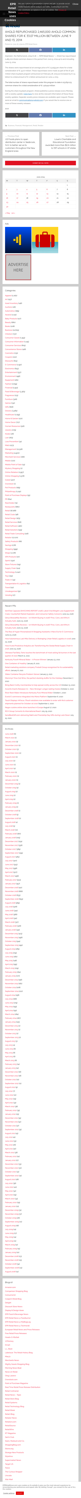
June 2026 (9, 734)
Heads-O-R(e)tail (12, 1337)
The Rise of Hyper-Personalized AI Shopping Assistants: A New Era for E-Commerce (39, 632)
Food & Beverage (12, 392)
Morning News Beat (13, 1368)
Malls (7, 445)
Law (7, 438)
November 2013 (11, 1030)
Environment (10, 376)
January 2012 (10, 1114)
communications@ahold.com (31, 100)
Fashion (8, 384)
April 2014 (9, 1010)
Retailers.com (10, 1422)
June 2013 (9, 1049)
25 (27, 202)
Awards (8, 315)
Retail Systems (11, 1402)
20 (48, 198)
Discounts (9, 361)
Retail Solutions (11, 530)
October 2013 (10, 1033)
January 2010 (10, 1206)
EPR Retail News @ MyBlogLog (18, 1322)
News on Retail (11, 1372)
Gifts (7, 407)
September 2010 (12, 1176)
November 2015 (11, 937)
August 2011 (10, 1133)
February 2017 (10, 880)
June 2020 (9, 765)
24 (17, 202)
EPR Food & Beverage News (16, 1314)
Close (75, 4)
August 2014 (10, 995)
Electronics (9, 368)
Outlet (7, 480)
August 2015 (10, 949)
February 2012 (10, 1110)
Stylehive (9, 1456)
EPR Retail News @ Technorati (17, 1326)
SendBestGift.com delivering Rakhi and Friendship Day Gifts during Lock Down (37, 715)
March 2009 (10, 1245)
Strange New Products (14, 1452)
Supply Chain (10, 568)
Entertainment (11, 372)
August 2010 (10, 1179)
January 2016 (10, 930)
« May (7, 213)
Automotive (10, 311)
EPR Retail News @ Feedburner (18, 1318)
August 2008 (10, 1272)
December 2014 (11, 980)
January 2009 (10, 1252)
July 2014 (9, 999)
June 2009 (9, 1233)
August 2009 (10, 1226)
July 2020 (9, 761)
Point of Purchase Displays (16, 495)
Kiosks (7, 434)
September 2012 (11, 1083)
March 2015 (9, 968)
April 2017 (9, 872)
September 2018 (12, 818)
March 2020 (10, 772)
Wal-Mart (9, 1479)
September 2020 (12, 753)
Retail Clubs (10, 514)
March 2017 (9, 876)
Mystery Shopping (12, 468)
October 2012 (10, 1079)
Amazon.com (10, 1287)
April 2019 (9, 799)
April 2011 (9, 1149)
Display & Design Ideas (14, 1310)
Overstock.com (11, 1379)
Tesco (7, 1468)
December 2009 (11, 1210)
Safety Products (11, 541)
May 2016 (9, 914)
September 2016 (12, 899)
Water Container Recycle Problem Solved (22, 674)
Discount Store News (13, 1306)
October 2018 (10, 815)
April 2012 (9, 1103)
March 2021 (9, 738)
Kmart (7, 1345)
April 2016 (9, 918)
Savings (8, 545)
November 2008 (11, 1260)
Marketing (9, 453)
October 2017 (10, 849)
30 (7, 207)
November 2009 (11, 1214)
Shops (7, 553)
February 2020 (11, 776)
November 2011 (11, 1122)
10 (17, 194)
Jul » (13, 213)
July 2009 (9, 1229)
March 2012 (9, 1106)
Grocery (8, 411)
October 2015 (10, 941)
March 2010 (9, 1199)
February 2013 (10, 1064)
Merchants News (12, 1360)
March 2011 (9, 1152)
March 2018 (9, 830)
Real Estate (9, 503)
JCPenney (9, 1341)
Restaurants (10, 507)
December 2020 (11, 745)
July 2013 (9, 1045)
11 (27, 194)
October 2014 (10, 987)
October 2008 (10, 1264)
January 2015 (10, 976)
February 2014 (10, 1018)
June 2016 (9, 911)
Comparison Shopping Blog (16, 1291)
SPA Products (10, 557)
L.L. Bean (8, 1349)
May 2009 (9, 1237)
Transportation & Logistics (15, 584)
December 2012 (11, 1072)
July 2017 (9, 861)
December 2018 (11, 811)
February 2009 (11, 1249)
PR (6, 499)
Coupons (8, 357)
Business (11, 125)
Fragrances (9, 395)
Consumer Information (14, 342)
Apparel (8, 296)
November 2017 (11, 845)
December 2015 (11, 934)
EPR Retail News (31, 44)
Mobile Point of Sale (13, 464)
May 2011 (8, 1145)
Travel (7, 587)
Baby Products (11, 319)
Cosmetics (9, 353)
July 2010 (9, 1183)
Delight (8, 1303)
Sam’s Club (9, 1437)
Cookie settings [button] (8, 1493)
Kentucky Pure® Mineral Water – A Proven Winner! (26, 660)
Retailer (40, 125)
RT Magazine (10, 1433)
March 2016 (9, 922)
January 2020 (10, 780)
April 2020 (9, 768)
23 (7, 202)
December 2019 (11, 784)
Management (27, 125)
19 (37, 198)
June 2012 (9, 1095)
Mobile (8, 461)
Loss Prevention (11, 441)
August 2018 (10, 822)
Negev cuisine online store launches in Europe (24, 707)
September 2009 (12, 1222)
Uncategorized (11, 591)
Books (7, 326)
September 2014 (11, 991)
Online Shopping (12, 476)
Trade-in (8, 580)
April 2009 (9, 1241)
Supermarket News (13, 1460)
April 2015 (9, 964)
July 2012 (9, 1091)
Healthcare (9, 415)
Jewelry (8, 430)
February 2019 (11, 803)
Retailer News (11, 1418)
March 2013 (9, 1060)
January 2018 (10, 838)
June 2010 (9, 1187)
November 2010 (11, 1168)
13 (47, 194)
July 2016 (9, 907)
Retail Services (11, 522)
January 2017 (10, 884)
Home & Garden (11, 418)
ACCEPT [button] (20, 1493)
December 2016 (11, 887)
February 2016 (11, 926)
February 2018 (11, 834)
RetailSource (10, 1426)
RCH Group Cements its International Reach (23, 711)
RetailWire (9, 1429)
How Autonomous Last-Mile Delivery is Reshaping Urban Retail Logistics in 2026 (38, 639)
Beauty (8, 322)
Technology (10, 572)
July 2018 (9, 826)
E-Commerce (10, 365)
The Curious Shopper (13, 1472)
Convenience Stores (13, 349)
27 (47, 202)
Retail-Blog (9, 1414)
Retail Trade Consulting (14, 534)
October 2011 (10, 1126)
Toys (7, 576)
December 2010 (11, 1164)
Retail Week (10, 1410)
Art (6, 299)
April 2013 (9, 1056)
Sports (7, 560)
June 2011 (9, 1141)
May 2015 (9, 960)
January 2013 (10, 1068)
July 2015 (9, 953)
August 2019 (10, 791)
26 (37, 202)
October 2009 (10, 1218)
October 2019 (10, 788)
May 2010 (9, 1191)
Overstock (9, 484)
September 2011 (11, 1129)
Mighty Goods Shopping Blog (17, 1364)
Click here (28, 94)
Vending (8, 595)
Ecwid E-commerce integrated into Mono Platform (26, 697)
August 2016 (10, 903)
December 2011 (11, 1118)
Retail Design (10, 518)
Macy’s (7, 1356)
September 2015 (11, 945)
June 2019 (9, 795)
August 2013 (10, 1041)
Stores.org (9, 1449)
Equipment (9, 380)
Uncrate (8, 1475)
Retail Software (11, 526)
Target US (9, 1464)
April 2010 (9, 1195)
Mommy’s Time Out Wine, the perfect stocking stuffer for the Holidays (34, 678)
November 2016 (11, 891)
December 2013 (11, 1026)
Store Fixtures (11, 564)
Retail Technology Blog (14, 1406)
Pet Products (10, 488)
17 (17, 198)
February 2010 (11, 1202)
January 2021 (10, 742)
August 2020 (10, 757)
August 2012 (10, 1087)
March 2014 (9, 1014)
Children (8, 334)
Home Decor (10, 422)
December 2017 (11, 841)
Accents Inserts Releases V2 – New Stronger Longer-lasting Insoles (32, 689)
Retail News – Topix (13, 1395)
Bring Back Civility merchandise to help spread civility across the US (33, 685)
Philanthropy (10, 491)
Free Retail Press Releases (16, 1333)
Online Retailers (11, 472)
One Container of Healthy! (16, 663)
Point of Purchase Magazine (16, 1383)
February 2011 (10, 1156)
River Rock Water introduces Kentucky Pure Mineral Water (29, 693)
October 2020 (10, 749)
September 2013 (11, 1037)
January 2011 (10, 1160)
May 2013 (9, 1053)
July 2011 (8, 1137)
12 (37, 194)
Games (8, 403)
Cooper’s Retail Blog (13, 1299)
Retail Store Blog (12, 1399)
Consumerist (10, 1295)
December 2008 (11, 1256)
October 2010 (10, 1172)
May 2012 (9, 1099)
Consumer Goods (12, 338)
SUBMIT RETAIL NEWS (40, 163)
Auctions (8, 307)
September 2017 (11, 853)
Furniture (9, 399)
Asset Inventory (11, 303)
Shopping (9, 549)
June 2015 (9, 957)
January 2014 (10, 1022)
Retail (35, 125)
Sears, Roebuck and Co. (14, 1441)
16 (7, 198)
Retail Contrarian (12, 1391)
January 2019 (10, 807)
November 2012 (11, 1076)
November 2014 (11, 983)
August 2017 (10, 857)
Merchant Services (12, 457)
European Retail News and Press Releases (22, 1330)
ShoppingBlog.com (13, 1445)
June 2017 (9, 864)
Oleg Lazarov (10, 1376)
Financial (18, 125)
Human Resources (12, 426)
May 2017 (9, 868)
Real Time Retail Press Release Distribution (22, 1387)
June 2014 (9, 1003)
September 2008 (12, 1268)
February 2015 (10, 972)
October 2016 (10, 895)
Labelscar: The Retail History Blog (19, 1353)
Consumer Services (13, 345)
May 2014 (9, 1007)
